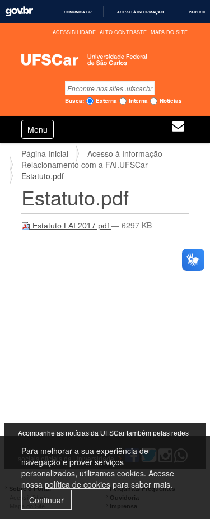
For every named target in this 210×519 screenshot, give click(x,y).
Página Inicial (44, 153)
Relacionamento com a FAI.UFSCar (84, 164)
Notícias (171, 101)
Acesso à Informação (124, 153)
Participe (198, 12)
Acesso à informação (140, 12)
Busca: (74, 101)
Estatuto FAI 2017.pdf (70, 225)
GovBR (19, 11)
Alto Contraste (123, 32)
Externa (106, 101)
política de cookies (77, 484)
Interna (138, 101)
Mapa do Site (169, 32)
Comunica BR (78, 12)
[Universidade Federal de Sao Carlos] (84, 56)
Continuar (46, 500)
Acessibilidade (74, 32)
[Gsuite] (178, 127)
